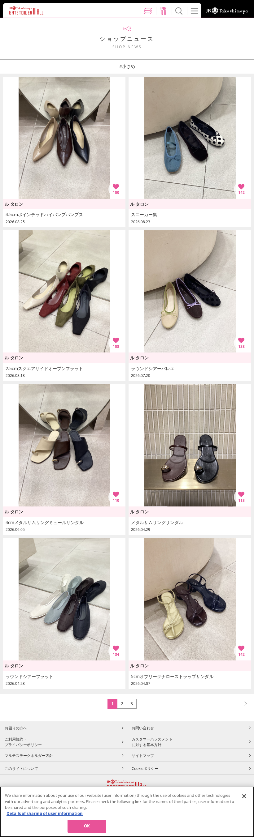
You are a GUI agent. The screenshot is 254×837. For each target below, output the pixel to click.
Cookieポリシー (145, 768)
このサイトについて (21, 768)
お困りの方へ (16, 727)
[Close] (244, 796)
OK (87, 826)
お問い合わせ (143, 727)
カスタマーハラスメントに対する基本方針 (152, 742)
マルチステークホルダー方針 (29, 755)
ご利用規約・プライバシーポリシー (23, 742)
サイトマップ (143, 755)
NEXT (243, 703)
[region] (127, 811)
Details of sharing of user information (45, 813)
